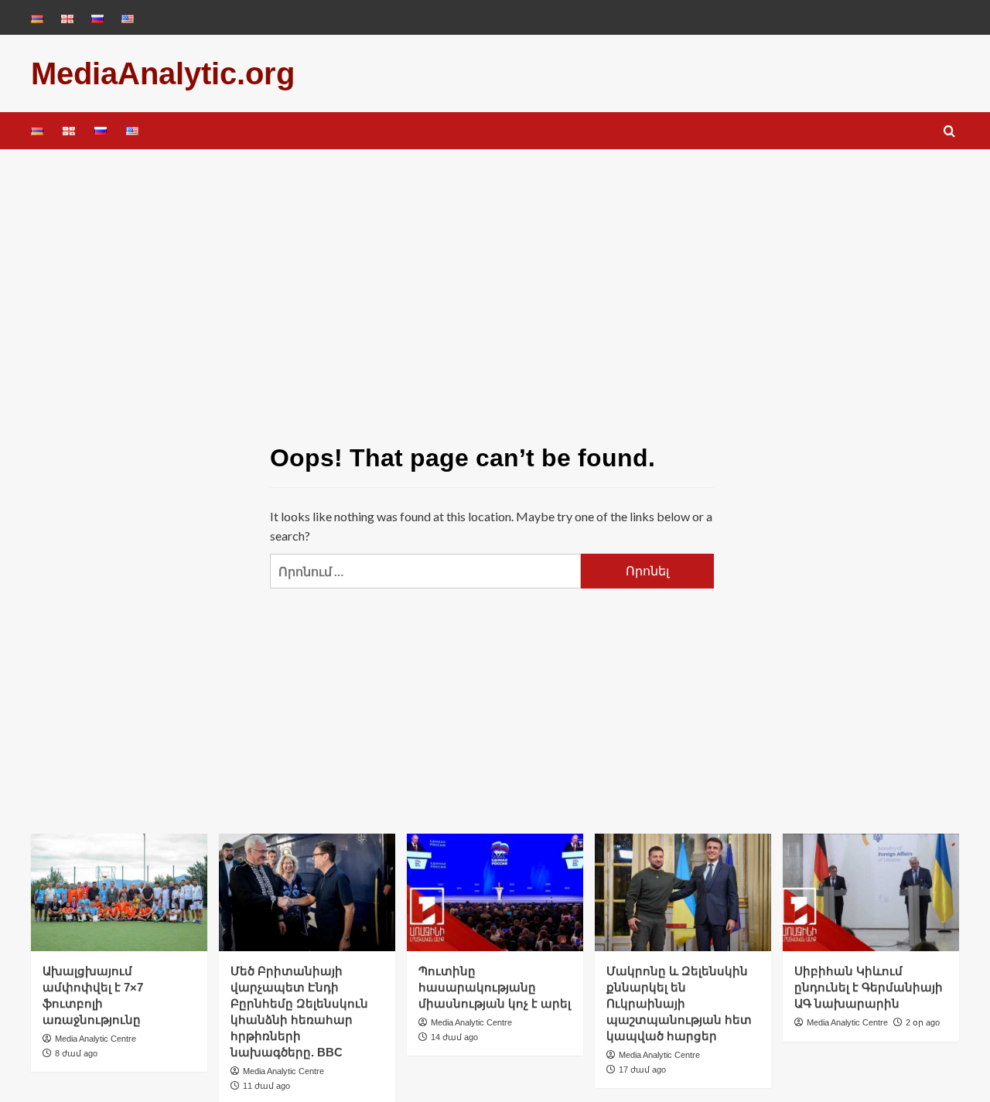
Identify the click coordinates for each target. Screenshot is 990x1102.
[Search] (949, 131)
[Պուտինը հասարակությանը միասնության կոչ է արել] (495, 892)
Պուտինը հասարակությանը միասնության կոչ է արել (494, 987)
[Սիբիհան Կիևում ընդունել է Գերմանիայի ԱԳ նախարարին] (871, 892)
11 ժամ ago (266, 1085)
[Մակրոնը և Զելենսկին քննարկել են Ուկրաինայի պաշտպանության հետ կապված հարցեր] (683, 892)
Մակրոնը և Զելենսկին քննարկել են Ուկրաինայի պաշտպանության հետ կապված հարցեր (679, 1003)
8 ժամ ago (76, 1053)
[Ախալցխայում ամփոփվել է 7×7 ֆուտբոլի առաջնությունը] (119, 892)
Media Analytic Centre (95, 1038)
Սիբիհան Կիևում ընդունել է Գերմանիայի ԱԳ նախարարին (868, 987)
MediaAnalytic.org (163, 73)
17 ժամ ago (642, 1069)
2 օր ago (923, 1022)
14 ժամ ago (454, 1037)
